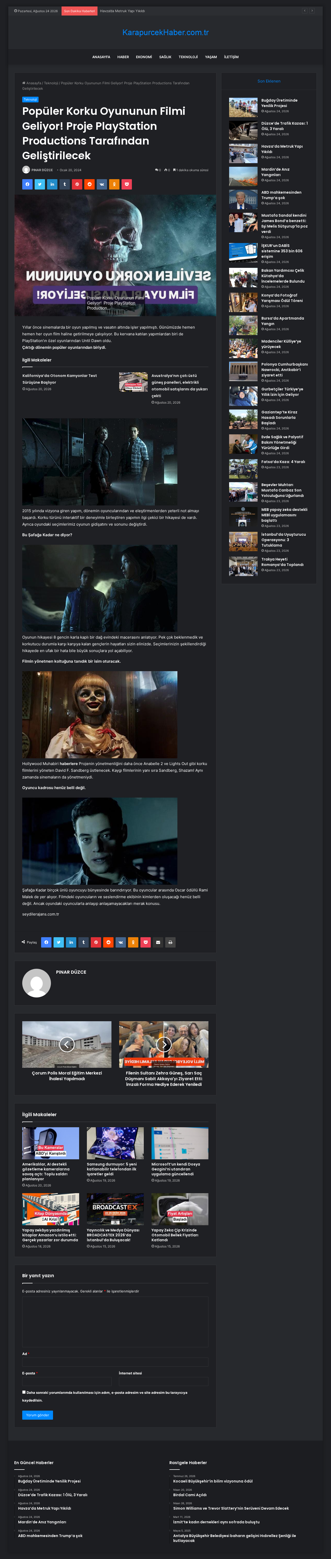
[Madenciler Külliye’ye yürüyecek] (243, 348)
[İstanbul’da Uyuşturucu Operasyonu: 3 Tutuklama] (243, 541)
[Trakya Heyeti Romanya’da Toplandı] (243, 566)
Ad (25, 1354)
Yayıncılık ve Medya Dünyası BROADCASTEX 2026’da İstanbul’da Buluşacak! (113, 1235)
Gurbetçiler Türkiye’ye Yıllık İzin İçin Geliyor (282, 392)
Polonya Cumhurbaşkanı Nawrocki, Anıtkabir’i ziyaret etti (284, 370)
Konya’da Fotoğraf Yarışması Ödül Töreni (282, 298)
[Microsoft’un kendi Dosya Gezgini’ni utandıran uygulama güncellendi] (180, 1143)
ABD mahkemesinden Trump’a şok (281, 195)
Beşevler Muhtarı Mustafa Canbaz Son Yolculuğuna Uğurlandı (282, 490)
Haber (123, 57)
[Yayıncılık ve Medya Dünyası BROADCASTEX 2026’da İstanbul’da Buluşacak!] (115, 1209)
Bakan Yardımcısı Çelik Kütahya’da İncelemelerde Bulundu (283, 276)
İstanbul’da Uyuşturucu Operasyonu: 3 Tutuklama (283, 540)
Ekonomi (144, 57)
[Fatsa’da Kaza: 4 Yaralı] (243, 469)
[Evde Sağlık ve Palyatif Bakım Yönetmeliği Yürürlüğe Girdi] (243, 444)
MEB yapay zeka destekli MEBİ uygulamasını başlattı (284, 515)
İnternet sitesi (130, 1373)
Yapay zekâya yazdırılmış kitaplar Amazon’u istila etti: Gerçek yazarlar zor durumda (50, 1235)
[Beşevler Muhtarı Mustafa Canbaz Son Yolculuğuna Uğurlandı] (243, 492)
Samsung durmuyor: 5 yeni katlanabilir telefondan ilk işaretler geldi (112, 1169)
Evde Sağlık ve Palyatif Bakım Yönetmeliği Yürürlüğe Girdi (282, 442)
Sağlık (165, 57)
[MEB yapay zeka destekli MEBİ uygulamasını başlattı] (243, 516)
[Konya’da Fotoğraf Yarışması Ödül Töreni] (243, 302)
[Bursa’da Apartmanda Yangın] (243, 325)
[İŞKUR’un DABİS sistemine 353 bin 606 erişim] (243, 252)
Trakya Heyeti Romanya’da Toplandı (282, 562)
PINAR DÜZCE (42, 170)
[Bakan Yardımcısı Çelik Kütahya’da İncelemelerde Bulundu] (243, 277)
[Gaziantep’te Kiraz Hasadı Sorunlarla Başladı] (243, 419)
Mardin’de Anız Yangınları (120, 11)
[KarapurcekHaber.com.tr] (165, 32)
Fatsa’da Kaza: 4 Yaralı (283, 461)
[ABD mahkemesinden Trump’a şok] (243, 199)
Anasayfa (101, 57)
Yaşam (211, 57)
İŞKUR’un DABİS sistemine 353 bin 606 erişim (282, 251)
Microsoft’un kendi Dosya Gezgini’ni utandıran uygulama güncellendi (176, 1169)
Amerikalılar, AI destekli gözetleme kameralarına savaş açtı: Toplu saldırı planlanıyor (46, 1172)
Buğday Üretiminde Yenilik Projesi (279, 103)
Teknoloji (188, 57)
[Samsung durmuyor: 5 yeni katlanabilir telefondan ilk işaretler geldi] (115, 1143)
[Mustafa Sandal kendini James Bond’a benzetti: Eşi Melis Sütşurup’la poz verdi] (243, 222)
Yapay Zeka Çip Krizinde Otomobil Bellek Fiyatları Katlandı (175, 1235)
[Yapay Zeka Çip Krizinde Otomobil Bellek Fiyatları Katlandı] (180, 1209)
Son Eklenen (269, 81)
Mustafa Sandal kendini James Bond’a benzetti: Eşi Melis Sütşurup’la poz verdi (284, 223)
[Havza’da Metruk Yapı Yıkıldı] (243, 153)
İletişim (231, 57)
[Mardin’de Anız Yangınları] (243, 176)
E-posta (30, 1373)
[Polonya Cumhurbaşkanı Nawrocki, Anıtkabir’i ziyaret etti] (243, 371)
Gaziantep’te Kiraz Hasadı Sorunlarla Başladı (279, 418)
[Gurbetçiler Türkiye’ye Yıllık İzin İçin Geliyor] (243, 396)
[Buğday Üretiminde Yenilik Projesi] (243, 107)
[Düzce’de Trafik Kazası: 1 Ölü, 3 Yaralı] (243, 130)
